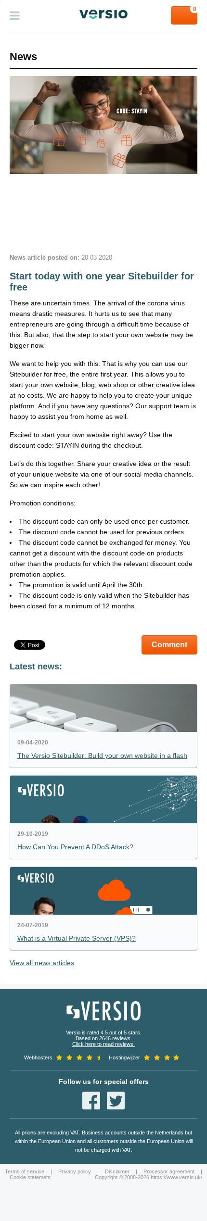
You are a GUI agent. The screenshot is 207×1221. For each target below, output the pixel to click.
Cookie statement (30, 1177)
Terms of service (24, 1171)
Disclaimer (117, 1171)
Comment (169, 645)
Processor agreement (168, 1171)
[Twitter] (116, 1100)
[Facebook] (91, 1100)
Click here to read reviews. (103, 1044)
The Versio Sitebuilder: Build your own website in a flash (102, 755)
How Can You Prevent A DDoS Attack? (75, 847)
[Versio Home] (103, 14)
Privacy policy (74, 1171)
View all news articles (42, 963)
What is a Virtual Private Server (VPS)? (76, 938)
